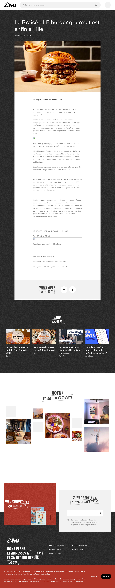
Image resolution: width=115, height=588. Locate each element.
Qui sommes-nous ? (57, 545)
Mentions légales (76, 581)
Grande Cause (55, 549)
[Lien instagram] (57, 425)
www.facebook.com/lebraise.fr (54, 261)
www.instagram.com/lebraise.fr (54, 266)
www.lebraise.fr (47, 256)
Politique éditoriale (79, 545)
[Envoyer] (100, 513)
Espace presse (77, 549)
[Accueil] (10, 5)
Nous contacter (55, 553)
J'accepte (106, 576)
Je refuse (94, 576)
